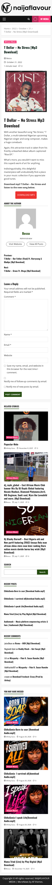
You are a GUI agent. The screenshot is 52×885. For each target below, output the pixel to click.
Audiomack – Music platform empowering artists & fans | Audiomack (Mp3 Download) (26, 623)
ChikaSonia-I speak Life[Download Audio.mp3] (23, 606)
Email (7, 344)
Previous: (23, 259)
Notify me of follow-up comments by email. (25, 381)
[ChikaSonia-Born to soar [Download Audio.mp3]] (26, 711)
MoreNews (23, 881)
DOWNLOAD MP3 (26, 194)
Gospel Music (12, 722)
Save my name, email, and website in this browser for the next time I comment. (25, 369)
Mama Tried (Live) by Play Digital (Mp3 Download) (25, 614)
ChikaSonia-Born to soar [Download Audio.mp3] (24, 591)
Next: (22, 269)
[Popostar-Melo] (26, 426)
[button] (4, 19)
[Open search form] (29, 19)
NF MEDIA (45, 19)
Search (7, 564)
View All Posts (36, 244)
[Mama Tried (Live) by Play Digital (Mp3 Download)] (26, 843)
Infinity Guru (10, 448)
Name (8, 334)
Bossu (9, 58)
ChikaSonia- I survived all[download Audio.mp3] (24, 598)
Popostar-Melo (11, 444)
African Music (10, 42)
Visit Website (15, 244)
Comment (10, 296)
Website (8, 355)
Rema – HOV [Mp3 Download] (27, 643)
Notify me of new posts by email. (22, 386)
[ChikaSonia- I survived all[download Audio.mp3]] (26, 755)
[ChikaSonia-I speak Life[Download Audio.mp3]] (26, 799)
